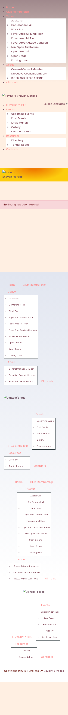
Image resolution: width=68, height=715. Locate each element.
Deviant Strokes (53, 671)
